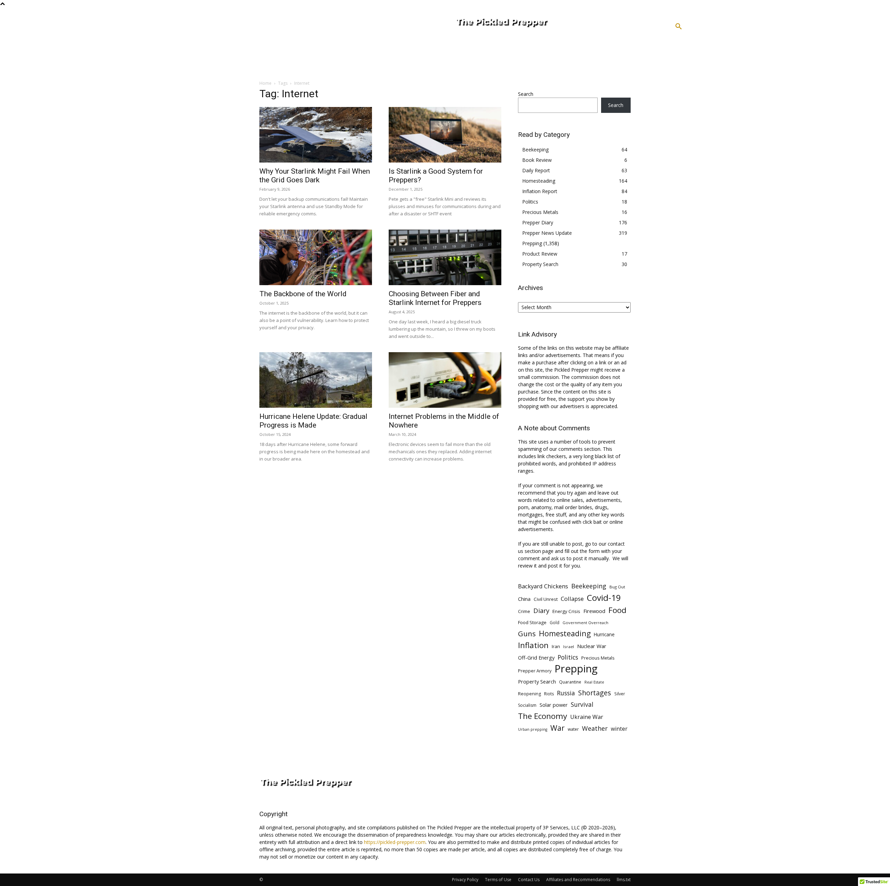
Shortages (594, 692)
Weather (595, 728)
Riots (549, 694)
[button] (678, 26)
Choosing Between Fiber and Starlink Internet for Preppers (435, 298)
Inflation (533, 645)
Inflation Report (539, 191)
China (524, 598)
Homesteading (538, 180)
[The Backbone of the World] (315, 257)
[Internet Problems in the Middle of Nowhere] (445, 380)
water (573, 729)
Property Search (540, 264)
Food (617, 610)
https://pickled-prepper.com (395, 842)
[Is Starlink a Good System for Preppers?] (445, 135)
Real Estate (594, 682)
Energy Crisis (566, 611)
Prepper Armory (534, 671)
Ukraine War (586, 717)
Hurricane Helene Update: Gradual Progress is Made (313, 420)
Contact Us (529, 880)
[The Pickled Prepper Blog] (529, 23)
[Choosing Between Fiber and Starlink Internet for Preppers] (445, 257)
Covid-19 (604, 597)
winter (619, 728)
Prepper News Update (547, 233)
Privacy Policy (465, 880)
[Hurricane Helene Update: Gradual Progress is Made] (315, 380)
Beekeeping (535, 149)
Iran (556, 646)
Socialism (527, 705)
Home (265, 83)
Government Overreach (585, 622)
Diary (541, 610)
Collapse (572, 598)
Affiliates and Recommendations (578, 880)
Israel (568, 646)
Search (525, 94)
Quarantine (570, 682)
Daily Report (536, 170)
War (557, 727)
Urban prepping (532, 729)
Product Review (539, 253)
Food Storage (532, 622)
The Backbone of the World (303, 294)
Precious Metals (540, 212)
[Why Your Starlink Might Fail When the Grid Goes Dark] (315, 135)
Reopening (529, 694)
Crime (524, 611)
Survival (582, 704)
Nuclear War (591, 646)
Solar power (554, 704)
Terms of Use (498, 880)
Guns (527, 633)
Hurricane (604, 634)
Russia (566, 693)
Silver (619, 694)
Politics (530, 201)
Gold (554, 622)
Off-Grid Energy (536, 657)
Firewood (594, 610)
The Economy (542, 716)
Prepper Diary (537, 222)
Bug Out (617, 586)
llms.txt (624, 880)
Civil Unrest (546, 599)
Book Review (537, 160)
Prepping (532, 243)
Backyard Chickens (543, 586)
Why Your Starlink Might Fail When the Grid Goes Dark (314, 175)
